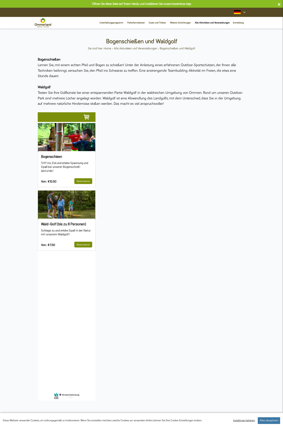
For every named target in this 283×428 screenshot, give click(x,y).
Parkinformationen (136, 23)
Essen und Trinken (157, 23)
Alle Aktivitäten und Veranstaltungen (212, 23)
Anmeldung (238, 23)
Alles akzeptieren (269, 420)
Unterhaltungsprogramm (111, 23)
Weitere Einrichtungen (180, 23)
